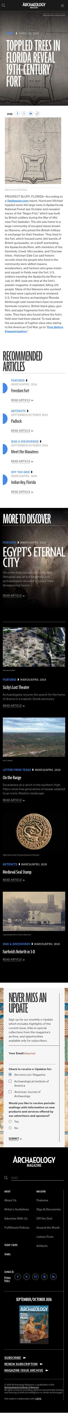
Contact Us (9, 1272)
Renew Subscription (21, 1364)
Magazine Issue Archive (23, 1370)
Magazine (30, 1075)
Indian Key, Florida (23, 482)
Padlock (16, 421)
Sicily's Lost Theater (16, 687)
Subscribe (12, 1358)
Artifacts (42, 1246)
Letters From (45, 1237)
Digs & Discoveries (48, 1209)
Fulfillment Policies (16, 1228)
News (10, 33)
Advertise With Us (16, 1219)
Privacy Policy (7, 1279)
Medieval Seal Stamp (17, 872)
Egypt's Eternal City (34, 558)
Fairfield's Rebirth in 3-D (19, 952)
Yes (16, 1122)
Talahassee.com (17, 201)
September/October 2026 (34, 1300)
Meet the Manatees (24, 452)
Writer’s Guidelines (16, 1209)
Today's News (10, 1245)
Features (42, 1200)
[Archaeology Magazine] (34, 1167)
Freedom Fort (20, 391)
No (16, 1128)
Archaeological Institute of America (31, 1084)
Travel (7, 1254)
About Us (10, 1200)
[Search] (6, 1177)
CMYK (38, 1398)
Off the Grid (44, 1219)
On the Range (12, 778)
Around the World (47, 1228)
